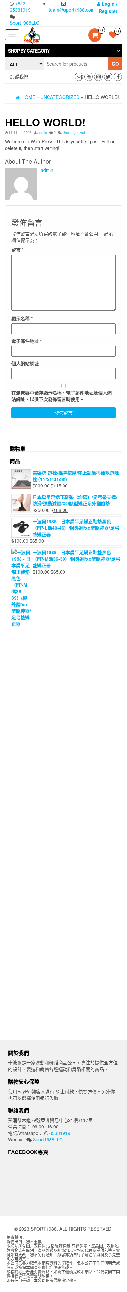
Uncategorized (74, 132)
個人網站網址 (25, 363)
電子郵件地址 (26, 341)
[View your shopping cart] (94, 36)
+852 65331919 (20, 6)
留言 (17, 249)
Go (115, 63)
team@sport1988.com (72, 10)
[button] (63, 50)
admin (42, 132)
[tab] (63, 50)
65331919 (59, 1133)
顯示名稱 (22, 318)
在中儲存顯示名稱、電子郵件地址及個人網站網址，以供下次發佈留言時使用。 (61, 395)
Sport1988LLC (24, 23)
